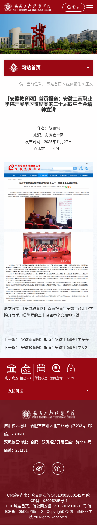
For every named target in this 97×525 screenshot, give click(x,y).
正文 (89, 84)
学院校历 (41, 378)
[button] (73, 7)
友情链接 (15, 390)
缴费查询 (56, 378)
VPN (70, 378)
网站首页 (54, 84)
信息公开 (26, 378)
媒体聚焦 (73, 84)
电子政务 (11, 378)
